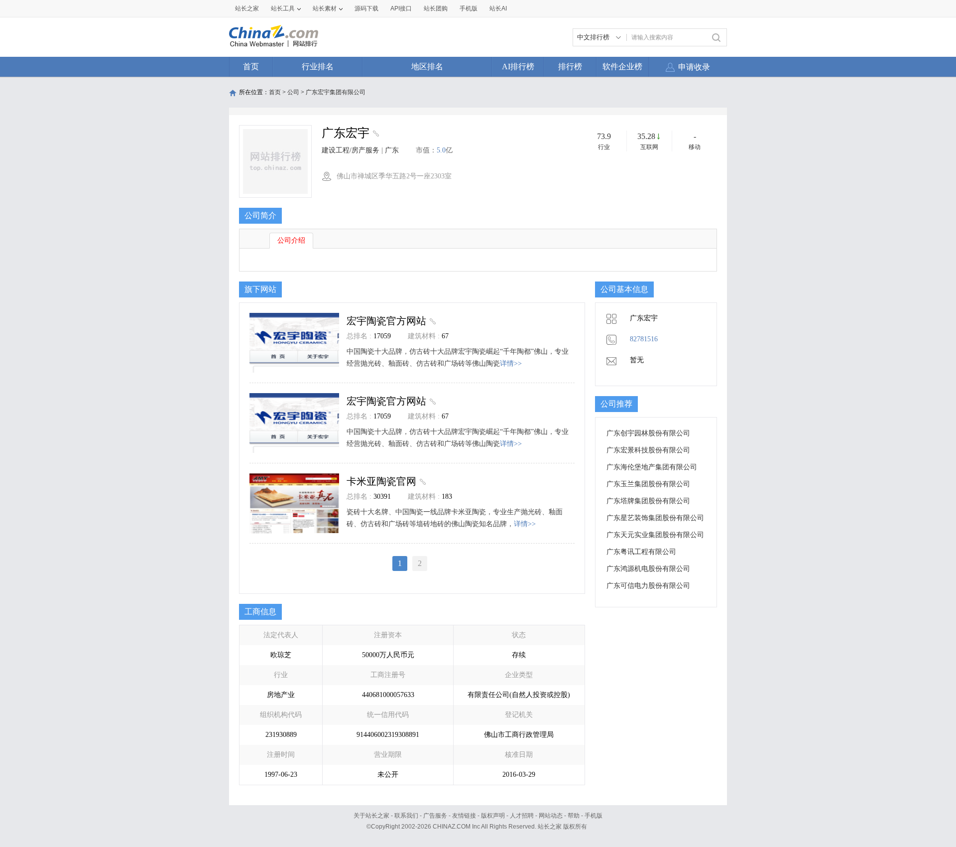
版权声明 (493, 815)
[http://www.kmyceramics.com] (374, 134)
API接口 (401, 8)
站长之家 (247, 8)
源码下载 (366, 8)
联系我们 (406, 815)
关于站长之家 (371, 815)
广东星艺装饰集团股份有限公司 (655, 518)
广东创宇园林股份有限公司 (648, 433)
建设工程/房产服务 (350, 150)
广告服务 (435, 815)
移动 (695, 146)
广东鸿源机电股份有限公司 (648, 568)
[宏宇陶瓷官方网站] (431, 320)
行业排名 (318, 66)
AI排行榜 (518, 66)
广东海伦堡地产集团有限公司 (651, 467)
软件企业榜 (622, 66)
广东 (392, 150)
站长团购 (436, 8)
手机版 (593, 815)
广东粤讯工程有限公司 (641, 552)
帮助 (574, 815)
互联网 (649, 146)
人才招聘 (522, 815)
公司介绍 (291, 240)
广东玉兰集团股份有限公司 (648, 484)
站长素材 (325, 8)
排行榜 (570, 66)
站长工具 (283, 8)
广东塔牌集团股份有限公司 (648, 501)
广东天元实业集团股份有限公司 (655, 535)
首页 (251, 66)
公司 (293, 92)
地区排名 (427, 66)
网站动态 (551, 815)
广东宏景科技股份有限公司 (648, 450)
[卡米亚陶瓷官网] (421, 481)
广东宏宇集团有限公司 (335, 92)
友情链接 (464, 815)
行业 (604, 146)
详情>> (511, 363)
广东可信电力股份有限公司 (648, 585)
